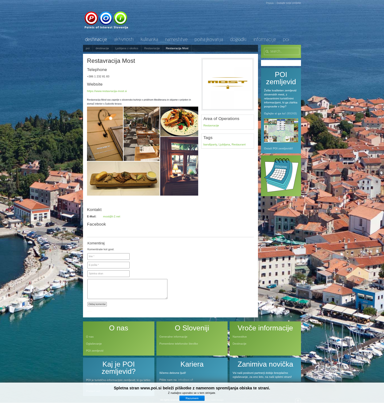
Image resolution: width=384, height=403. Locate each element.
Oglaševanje (94, 343)
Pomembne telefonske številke (178, 343)
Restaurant (239, 144)
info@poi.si (185, 379)
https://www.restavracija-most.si (107, 91)
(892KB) (280, 113)
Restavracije (152, 48)
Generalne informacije (173, 336)
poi (88, 48)
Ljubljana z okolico (126, 48)
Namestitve (240, 336)
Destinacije (239, 343)
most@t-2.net (111, 216)
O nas (90, 336)
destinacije (102, 48)
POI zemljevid (94, 350)
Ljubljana (224, 144)
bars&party (210, 144)
